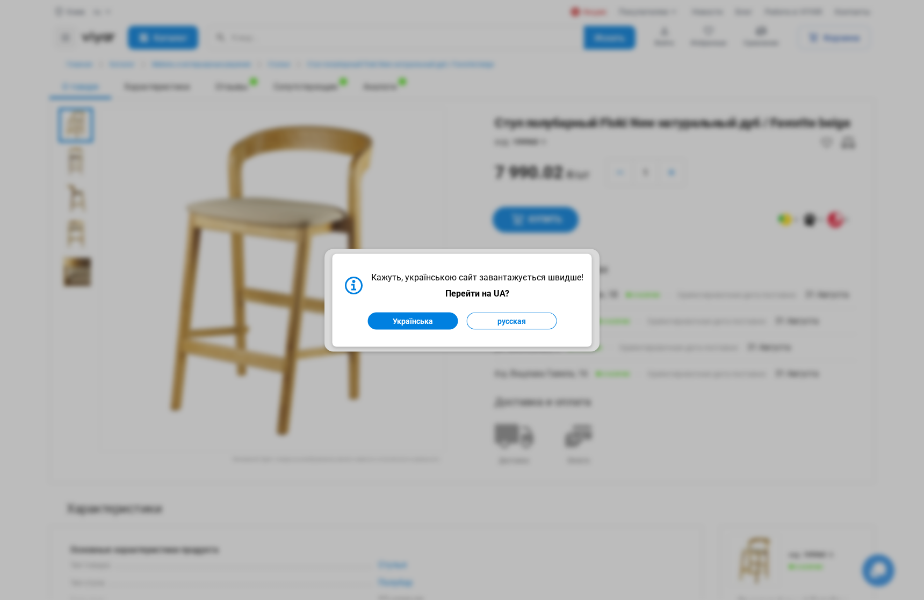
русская (511, 320)
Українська (413, 320)
